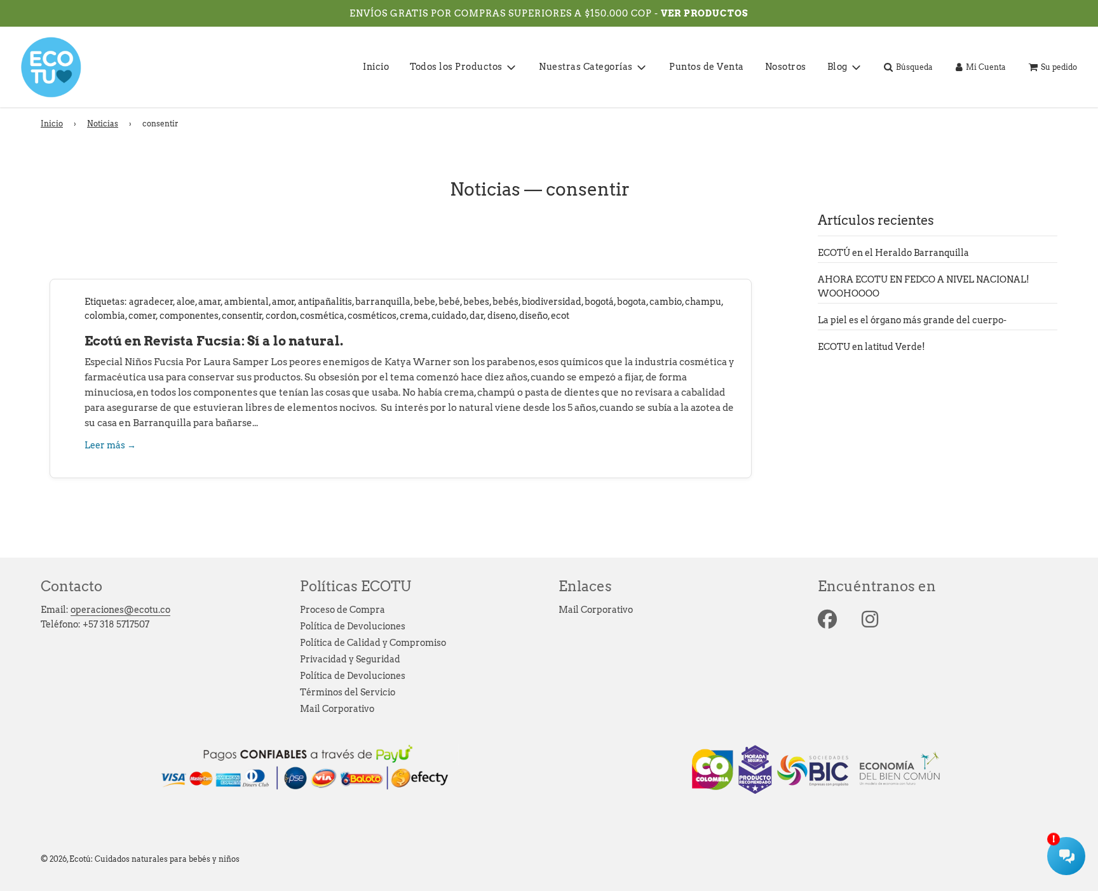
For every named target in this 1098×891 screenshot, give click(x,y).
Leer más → (110, 445)
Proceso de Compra (342, 610)
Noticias (102, 123)
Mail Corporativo (337, 709)
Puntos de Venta (706, 67)
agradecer (151, 302)
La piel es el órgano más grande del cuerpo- (912, 320)
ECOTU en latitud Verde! (871, 347)
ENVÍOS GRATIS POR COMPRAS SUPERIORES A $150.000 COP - (505, 13)
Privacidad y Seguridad (350, 659)
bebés (505, 302)
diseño (533, 316)
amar (209, 302)
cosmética (322, 316)
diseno (501, 316)
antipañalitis (325, 302)
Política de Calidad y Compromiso (373, 643)
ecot (560, 316)
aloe (186, 302)
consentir (242, 316)
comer (142, 316)
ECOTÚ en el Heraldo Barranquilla (893, 253)
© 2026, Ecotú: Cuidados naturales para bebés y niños (140, 859)
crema (414, 316)
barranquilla (382, 302)
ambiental (246, 302)
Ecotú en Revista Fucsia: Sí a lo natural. (214, 341)
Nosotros (785, 67)
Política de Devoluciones (352, 626)
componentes (189, 316)
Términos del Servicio (347, 692)
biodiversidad (551, 302)
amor (283, 302)
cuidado (448, 316)
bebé (449, 302)
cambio (665, 302)
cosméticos (372, 316)
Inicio (376, 67)
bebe (424, 302)
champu (703, 302)
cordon (281, 316)
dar (477, 316)
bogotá (599, 302)
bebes (476, 302)
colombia (105, 316)
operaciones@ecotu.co (120, 610)
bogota (631, 302)
